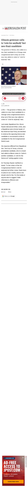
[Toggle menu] (3, 28)
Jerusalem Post (4, 35)
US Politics (12, 35)
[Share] (2, 64)
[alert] (13, 471)
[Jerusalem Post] (15, 28)
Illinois (9, 192)
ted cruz (3, 192)
